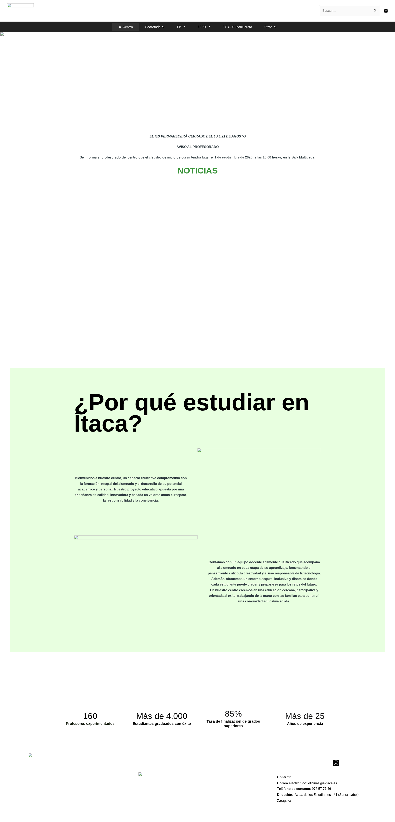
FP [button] (179, 27)
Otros (268, 27)
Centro (128, 27)
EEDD (202, 27)
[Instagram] (386, 11)
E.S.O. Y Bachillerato (237, 27)
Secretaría (152, 27)
